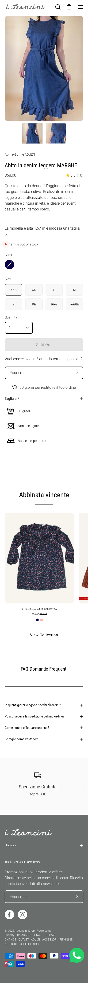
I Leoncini (10, 845)
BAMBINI (22, 935)
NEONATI (36, 935)
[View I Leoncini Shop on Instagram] (22, 914)
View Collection (44, 635)
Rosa (41, 620)
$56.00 (39, 614)
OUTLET (24, 939)
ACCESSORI (49, 939)
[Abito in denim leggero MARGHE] (32, 133)
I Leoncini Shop (25, 930)
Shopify (9, 935)
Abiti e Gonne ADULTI (20, 154)
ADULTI (35, 939)
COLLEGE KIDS (29, 944)
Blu (37, 620)
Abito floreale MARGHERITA (39, 609)
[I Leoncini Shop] (26, 6)
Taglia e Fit (13, 398)
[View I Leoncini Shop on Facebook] (9, 914)
